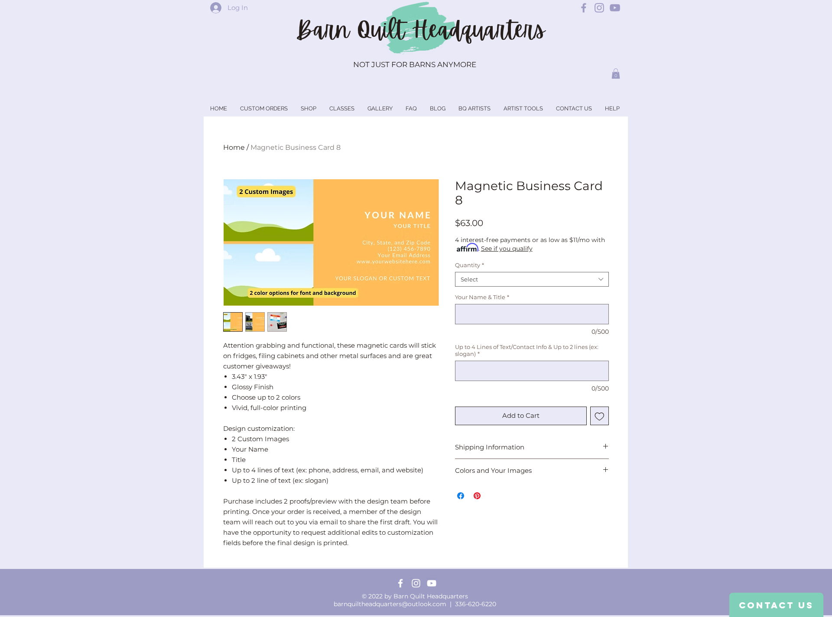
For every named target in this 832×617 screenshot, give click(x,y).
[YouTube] (431, 583)
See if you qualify (507, 248)
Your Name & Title (482, 297)
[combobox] (532, 279)
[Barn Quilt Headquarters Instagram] (599, 7)
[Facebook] (400, 583)
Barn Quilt (354, 30)
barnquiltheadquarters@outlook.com (390, 604)
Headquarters (478, 30)
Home (234, 147)
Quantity (469, 265)
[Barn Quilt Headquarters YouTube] (615, 7)
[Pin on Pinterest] (477, 496)
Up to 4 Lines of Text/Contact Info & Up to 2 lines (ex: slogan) (526, 350)
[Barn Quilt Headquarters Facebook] (583, 7)
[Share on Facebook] (460, 496)
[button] (615, 73)
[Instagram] (416, 583)
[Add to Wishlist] (599, 416)
